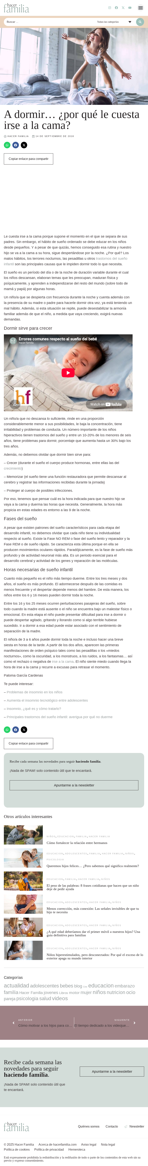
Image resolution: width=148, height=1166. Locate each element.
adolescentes (76, 853)
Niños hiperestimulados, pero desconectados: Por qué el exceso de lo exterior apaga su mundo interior (95, 956)
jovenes (51, 992)
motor (74, 992)
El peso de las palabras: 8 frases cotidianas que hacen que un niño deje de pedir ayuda (93, 887)
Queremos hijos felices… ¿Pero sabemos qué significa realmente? (93, 866)
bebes (66, 985)
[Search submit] (140, 22)
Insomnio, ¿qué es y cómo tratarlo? (34, 709)
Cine (85, 987)
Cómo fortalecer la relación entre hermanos (77, 843)
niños (51, 836)
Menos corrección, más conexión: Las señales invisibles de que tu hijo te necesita (93, 910)
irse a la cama (63, 662)
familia (81, 836)
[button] (140, 8)
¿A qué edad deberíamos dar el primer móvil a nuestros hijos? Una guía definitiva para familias (93, 933)
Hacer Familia (99, 836)
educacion (65, 836)
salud (45, 998)
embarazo (125, 985)
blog (78, 986)
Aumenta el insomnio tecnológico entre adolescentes (47, 700)
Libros (63, 993)
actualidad (16, 985)
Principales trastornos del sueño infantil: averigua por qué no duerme (60, 717)
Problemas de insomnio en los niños (34, 692)
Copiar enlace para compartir (28, 158)
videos (60, 998)
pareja (9, 998)
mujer (86, 992)
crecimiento (13, 468)
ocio (130, 992)
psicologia (55, 859)
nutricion (116, 992)
